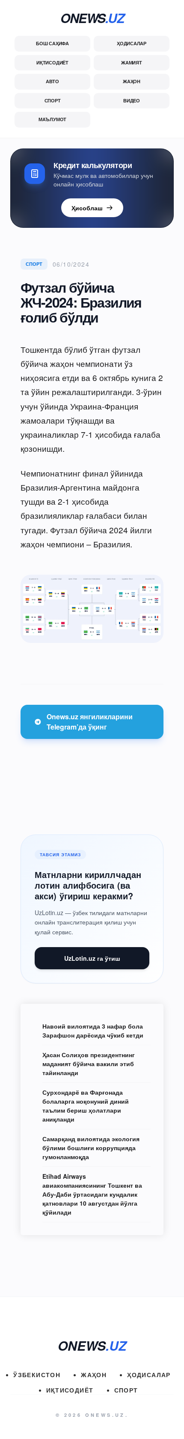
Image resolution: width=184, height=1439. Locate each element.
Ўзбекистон (36, 1374)
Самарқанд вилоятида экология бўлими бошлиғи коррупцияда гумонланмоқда (90, 1147)
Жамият (131, 62)
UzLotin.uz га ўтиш (92, 958)
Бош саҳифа (52, 43)
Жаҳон (131, 81)
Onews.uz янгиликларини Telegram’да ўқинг (90, 722)
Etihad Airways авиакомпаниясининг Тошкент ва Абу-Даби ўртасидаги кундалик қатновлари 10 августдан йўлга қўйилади (92, 1194)
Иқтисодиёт (52, 62)
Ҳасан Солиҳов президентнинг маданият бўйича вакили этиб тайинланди (88, 1063)
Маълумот (52, 119)
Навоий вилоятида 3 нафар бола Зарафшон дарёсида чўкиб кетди (92, 1030)
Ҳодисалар (131, 43)
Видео (131, 100)
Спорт (53, 100)
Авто (52, 81)
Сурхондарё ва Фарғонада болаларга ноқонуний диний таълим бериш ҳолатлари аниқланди (85, 1105)
